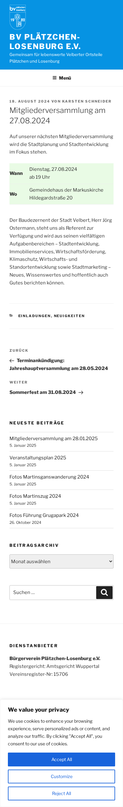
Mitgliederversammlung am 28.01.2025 (53, 438)
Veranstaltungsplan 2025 (37, 458)
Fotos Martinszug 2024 (35, 496)
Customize (62, 776)
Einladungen (34, 316)
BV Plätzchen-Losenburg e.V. (45, 41)
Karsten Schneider (87, 101)
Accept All (61, 759)
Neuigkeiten (69, 316)
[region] (61, 753)
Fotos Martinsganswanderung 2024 (49, 477)
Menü (65, 78)
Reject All (61, 793)
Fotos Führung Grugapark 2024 (44, 515)
